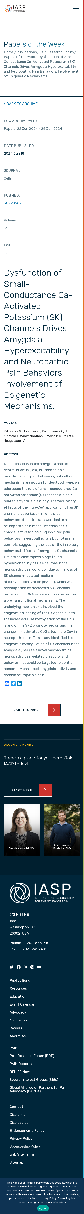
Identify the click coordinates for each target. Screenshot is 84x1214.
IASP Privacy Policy (44, 1198)
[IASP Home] (16, 8)
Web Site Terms (22, 1155)
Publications (20, 981)
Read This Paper (26, 710)
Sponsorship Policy (25, 1147)
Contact (16, 1107)
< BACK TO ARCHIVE (21, 104)
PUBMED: (12, 195)
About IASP (19, 1036)
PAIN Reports (21, 1064)
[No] (79, 1196)
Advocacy (18, 1012)
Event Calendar (22, 1005)
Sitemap (16, 1163)
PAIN (14, 1048)
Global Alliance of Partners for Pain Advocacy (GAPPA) (38, 1089)
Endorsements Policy (27, 1131)
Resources (18, 989)
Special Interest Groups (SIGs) (34, 1080)
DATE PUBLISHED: (19, 146)
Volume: (10, 220)
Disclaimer (18, 1115)
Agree (43, 1208)
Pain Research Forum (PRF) (32, 1056)
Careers (16, 1028)
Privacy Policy (21, 1139)
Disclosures (19, 1123)
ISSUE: (9, 245)
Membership (20, 1020)
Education (18, 997)
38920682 (13, 203)
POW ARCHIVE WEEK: (21, 121)
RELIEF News (20, 1072)
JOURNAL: (12, 170)
